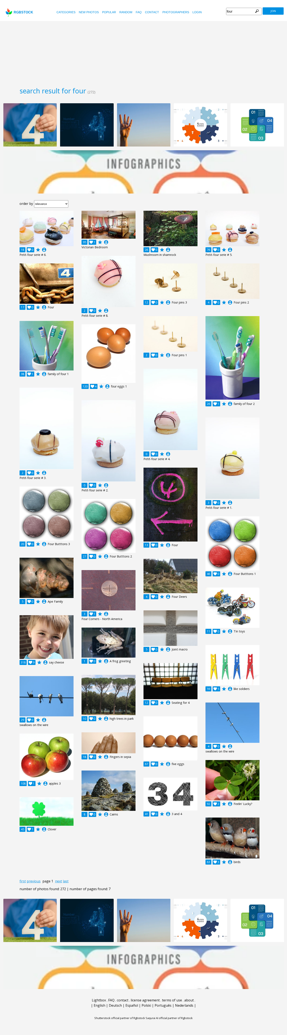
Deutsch (115, 1005)
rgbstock (23, 12)
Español (131, 1005)
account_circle (44, 249)
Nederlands (184, 1005)
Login (197, 12)
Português (163, 1005)
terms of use (172, 1000)
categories (66, 12)
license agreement (145, 1000)
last (65, 881)
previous (34, 881)
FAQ (139, 12)
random (125, 12)
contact (152, 12)
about (189, 1000)
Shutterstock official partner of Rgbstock (119, 1018)
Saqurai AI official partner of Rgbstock (169, 1018)
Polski (146, 1005)
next (58, 881)
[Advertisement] (143, 52)
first (23, 881)
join (273, 11)
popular (109, 12)
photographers (175, 12)
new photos (89, 12)
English (99, 1005)
